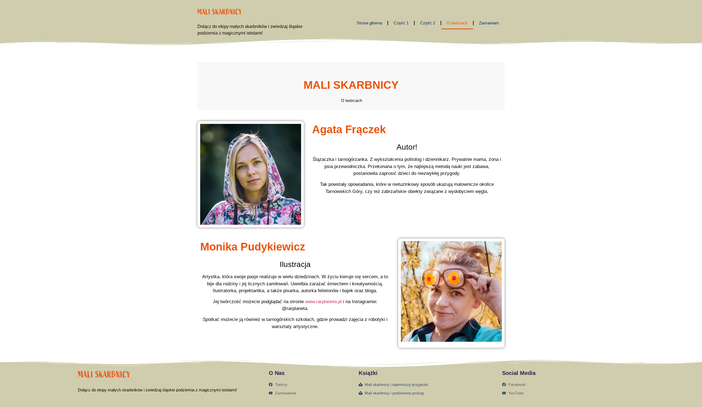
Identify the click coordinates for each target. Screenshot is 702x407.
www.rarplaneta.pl (323, 301)
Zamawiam (489, 23)
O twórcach (457, 23)
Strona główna (369, 23)
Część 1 (401, 23)
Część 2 (427, 23)
